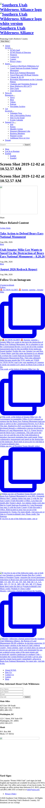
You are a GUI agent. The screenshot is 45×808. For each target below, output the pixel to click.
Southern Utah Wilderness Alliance (17, 30)
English (8, 154)
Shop (7, 149)
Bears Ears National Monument (22, 73)
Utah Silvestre (15, 91)
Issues (7, 64)
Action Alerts (5, 228)
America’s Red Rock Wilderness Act (24, 66)
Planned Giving (16, 136)
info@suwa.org (33, 789)
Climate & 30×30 (17, 77)
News (12, 97)
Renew (13, 127)
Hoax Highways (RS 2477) (21, 86)
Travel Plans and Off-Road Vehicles (24, 75)
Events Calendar (16, 120)
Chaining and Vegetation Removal (23, 84)
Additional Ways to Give (20, 138)
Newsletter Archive (17, 106)
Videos (13, 102)
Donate (8, 140)
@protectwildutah (7, 285)
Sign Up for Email (17, 118)
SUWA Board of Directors (20, 52)
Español (13, 158)
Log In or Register (12, 151)
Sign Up (8, 672)
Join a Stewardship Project (20, 115)
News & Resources (9, 94)
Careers (13, 59)
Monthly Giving (16, 129)
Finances (13, 55)
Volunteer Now (16, 113)
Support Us (9, 122)
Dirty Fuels (14, 88)
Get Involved (8, 110)
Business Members (17, 133)
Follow (3, 287)
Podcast (13, 104)
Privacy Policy (16, 61)
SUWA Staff (15, 50)
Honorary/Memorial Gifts (20, 131)
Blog (12, 100)
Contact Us (14, 57)
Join (11, 124)
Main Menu (5, 41)
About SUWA (8, 47)
